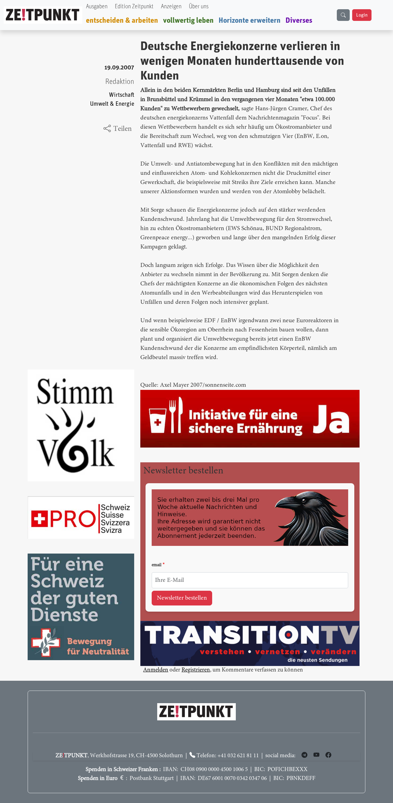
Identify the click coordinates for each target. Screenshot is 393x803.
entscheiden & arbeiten (122, 20)
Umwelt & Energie (112, 104)
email (156, 565)
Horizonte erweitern (250, 20)
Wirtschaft (121, 95)
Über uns (198, 7)
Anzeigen (171, 7)
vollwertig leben (188, 20)
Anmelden (155, 670)
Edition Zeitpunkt (134, 7)
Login (362, 15)
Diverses (299, 20)
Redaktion (119, 81)
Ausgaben (96, 7)
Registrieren (195, 670)
